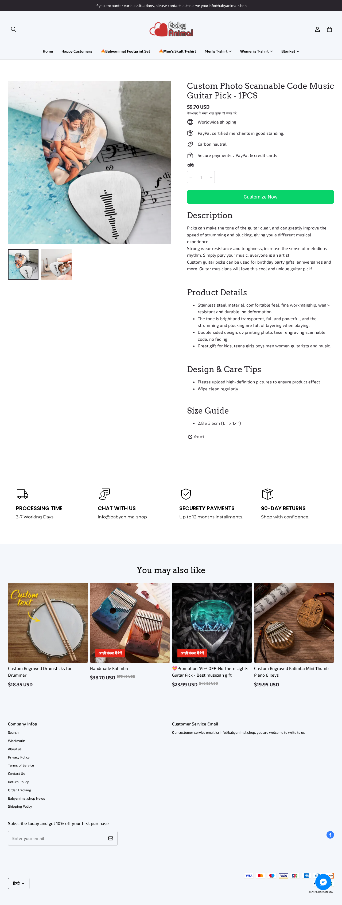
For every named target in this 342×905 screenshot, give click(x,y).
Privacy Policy (19, 757)
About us (15, 749)
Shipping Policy (20, 806)
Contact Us (16, 773)
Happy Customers (76, 51)
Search (13, 732)
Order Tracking (19, 790)
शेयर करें (199, 436)
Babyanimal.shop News (26, 798)
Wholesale (16, 741)
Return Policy (18, 782)
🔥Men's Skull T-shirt (177, 51)
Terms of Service (21, 765)
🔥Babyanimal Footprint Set (125, 51)
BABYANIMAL (326, 892)
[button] (13, 29)
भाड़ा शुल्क (215, 113)
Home (48, 51)
